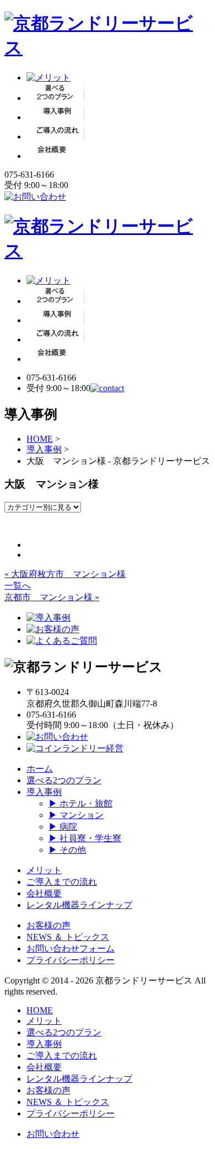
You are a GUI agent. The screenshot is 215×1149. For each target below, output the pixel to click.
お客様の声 (48, 925)
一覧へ (17, 585)
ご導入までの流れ (61, 881)
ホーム (39, 768)
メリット (44, 870)
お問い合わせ (52, 1134)
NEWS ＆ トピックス (67, 937)
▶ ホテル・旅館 (80, 803)
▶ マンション (76, 815)
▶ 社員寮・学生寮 (85, 838)
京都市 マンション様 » (51, 597)
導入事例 (44, 449)
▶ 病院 (63, 826)
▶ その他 (67, 849)
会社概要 (44, 893)
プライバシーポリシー (70, 960)
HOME (39, 438)
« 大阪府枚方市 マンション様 (65, 574)
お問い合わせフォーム (70, 948)
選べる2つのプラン (63, 780)
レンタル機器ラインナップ (79, 905)
